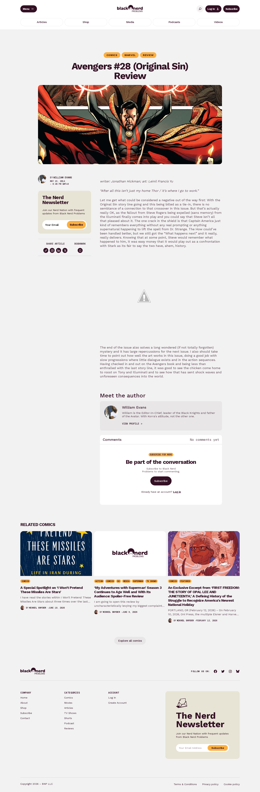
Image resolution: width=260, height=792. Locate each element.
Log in (177, 491)
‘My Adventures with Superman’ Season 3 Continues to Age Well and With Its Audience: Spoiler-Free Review (127, 591)
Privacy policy (210, 784)
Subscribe (231, 8)
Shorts (68, 718)
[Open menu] (28, 8)
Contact (25, 718)
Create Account (117, 702)
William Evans (62, 177)
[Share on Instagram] (52, 250)
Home (23, 697)
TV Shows (70, 713)
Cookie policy (232, 784)
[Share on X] (64, 250)
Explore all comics (130, 640)
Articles (68, 707)
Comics (68, 697)
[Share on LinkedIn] (58, 250)
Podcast (69, 723)
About (24, 702)
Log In (211, 8)
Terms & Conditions (185, 784)
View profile (130, 423)
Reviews (69, 728)
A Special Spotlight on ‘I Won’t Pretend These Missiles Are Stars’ (51, 589)
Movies (68, 702)
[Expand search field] (200, 8)
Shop (23, 707)
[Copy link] (45, 250)
